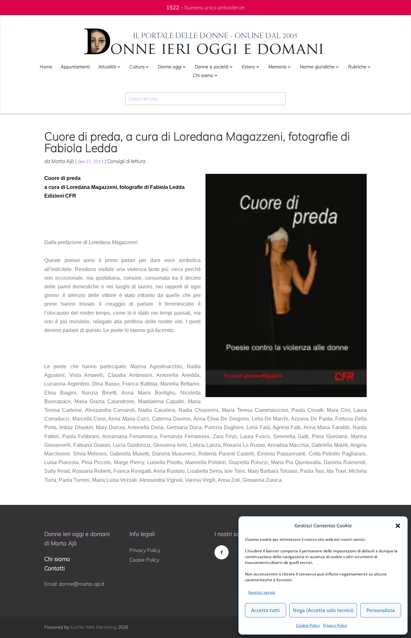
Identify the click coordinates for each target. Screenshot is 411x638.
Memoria (277, 67)
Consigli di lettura (126, 161)
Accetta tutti (265, 610)
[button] (398, 526)
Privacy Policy (335, 625)
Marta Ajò (62, 161)
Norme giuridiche (317, 67)
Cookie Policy (308, 625)
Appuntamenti (75, 67)
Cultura (136, 67)
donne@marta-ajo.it (81, 584)
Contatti (54, 568)
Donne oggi (169, 67)
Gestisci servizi (261, 592)
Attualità (107, 67)
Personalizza (380, 610)
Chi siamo (203, 75)
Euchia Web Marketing (93, 627)
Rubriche (357, 67)
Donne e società (211, 67)
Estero (248, 67)
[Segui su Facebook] (221, 552)
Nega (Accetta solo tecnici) (323, 610)
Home (46, 67)
